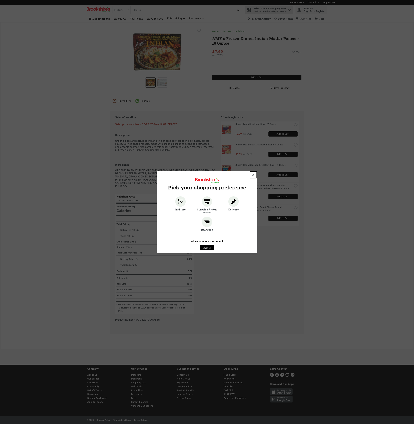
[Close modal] (253, 175)
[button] (180, 205)
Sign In (207, 247)
